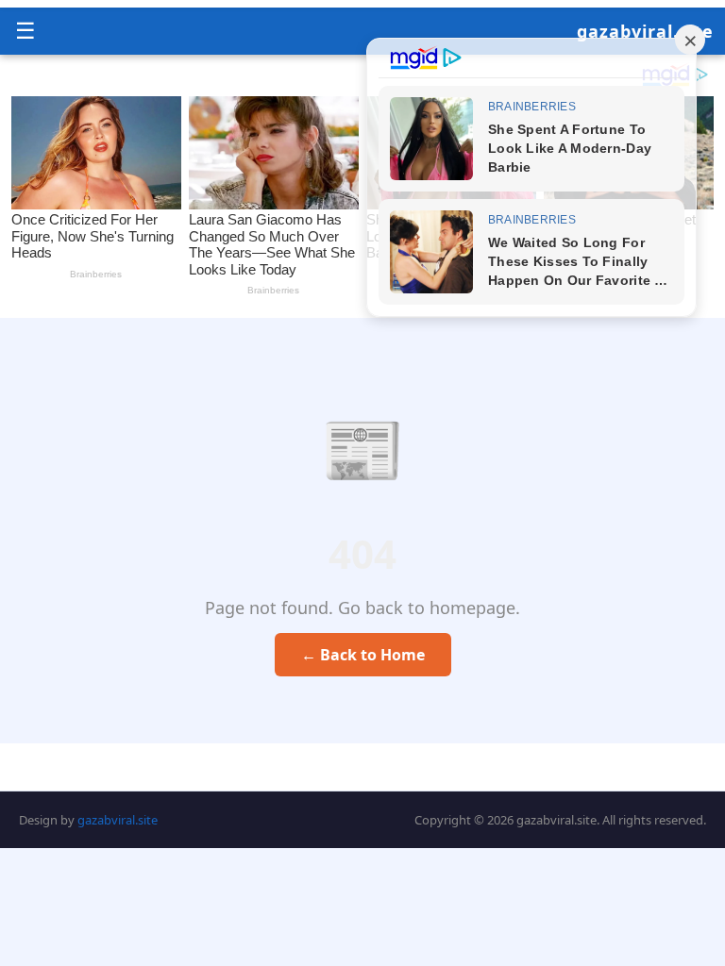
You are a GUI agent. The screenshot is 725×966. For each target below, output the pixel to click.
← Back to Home (363, 654)
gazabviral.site (645, 31)
